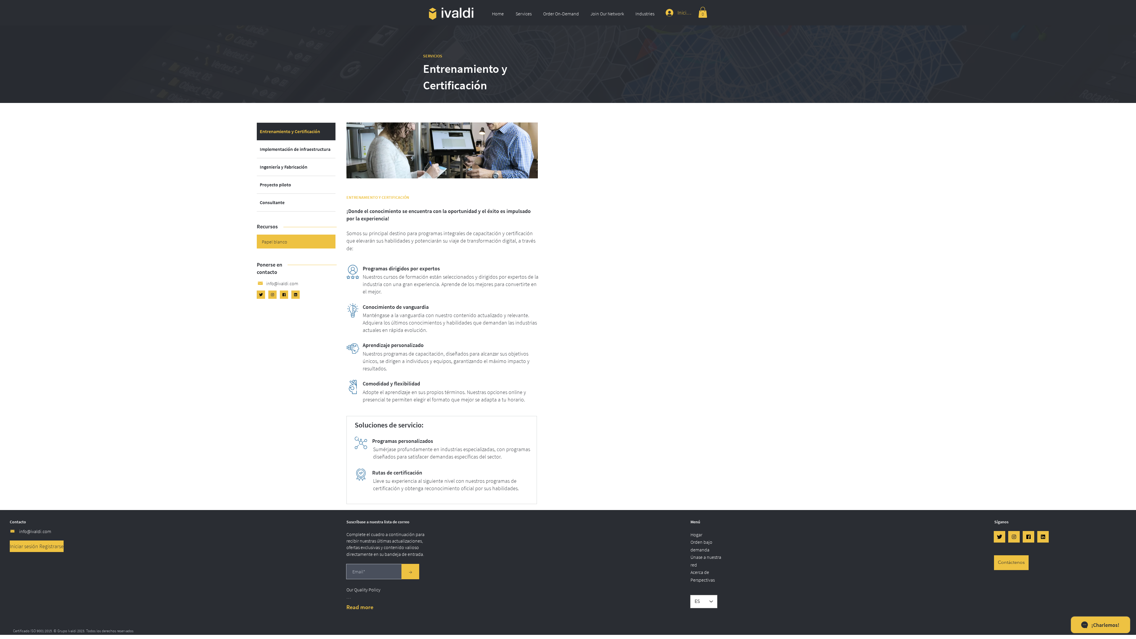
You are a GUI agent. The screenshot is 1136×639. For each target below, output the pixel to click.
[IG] (272, 295)
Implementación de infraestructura (295, 149)
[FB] (284, 295)
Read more (359, 607)
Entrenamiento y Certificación (290, 131)
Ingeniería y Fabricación (283, 167)
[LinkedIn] (295, 295)
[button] (525, 13)
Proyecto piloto (275, 185)
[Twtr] (261, 295)
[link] (702, 12)
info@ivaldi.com (35, 531)
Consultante (272, 202)
